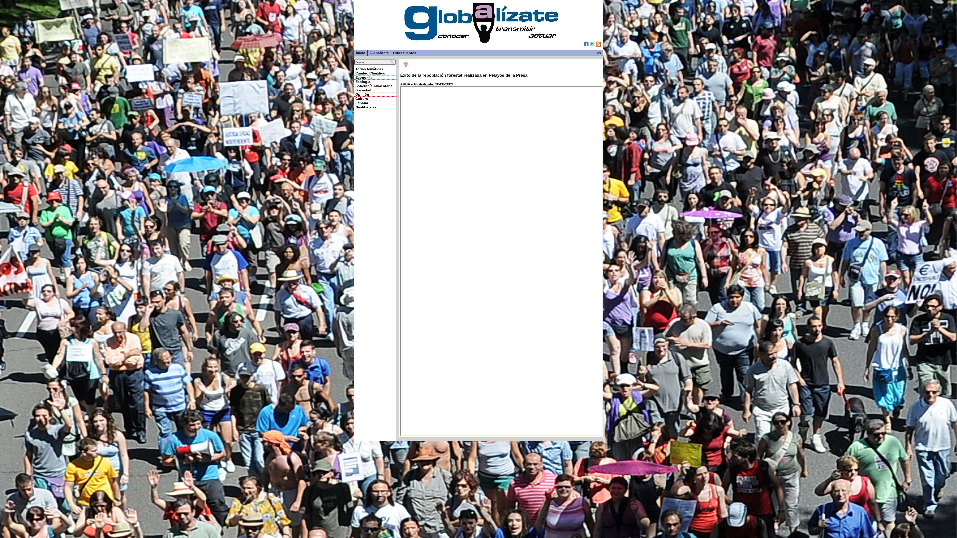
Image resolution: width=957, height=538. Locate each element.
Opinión (362, 94)
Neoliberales (366, 107)
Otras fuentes (404, 53)
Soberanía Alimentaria (374, 86)
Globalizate (379, 53)
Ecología (362, 82)
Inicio (360, 53)
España (361, 103)
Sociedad (363, 90)
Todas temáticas (369, 69)
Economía (363, 77)
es (599, 53)
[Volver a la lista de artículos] (406, 66)
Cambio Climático (370, 73)
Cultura (361, 99)
